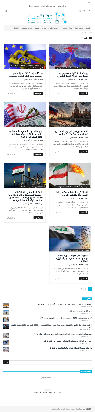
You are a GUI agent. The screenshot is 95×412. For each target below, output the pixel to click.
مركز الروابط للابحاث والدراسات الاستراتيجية (47, 392)
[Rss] (80, 11)
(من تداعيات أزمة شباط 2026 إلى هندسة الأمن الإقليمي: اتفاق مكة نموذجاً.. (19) (66, 318)
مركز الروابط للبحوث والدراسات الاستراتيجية (65, 409)
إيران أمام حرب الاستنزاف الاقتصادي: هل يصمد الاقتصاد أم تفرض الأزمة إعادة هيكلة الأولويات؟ (26, 134)
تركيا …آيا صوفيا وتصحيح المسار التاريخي (79, 311)
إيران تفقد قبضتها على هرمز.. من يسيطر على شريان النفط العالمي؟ (72, 74)
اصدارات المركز (85, 68)
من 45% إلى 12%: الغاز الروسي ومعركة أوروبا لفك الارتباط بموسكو (26, 74)
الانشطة (68, 68)
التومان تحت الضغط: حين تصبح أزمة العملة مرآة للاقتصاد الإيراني (72, 193)
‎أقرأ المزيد (84, 93)
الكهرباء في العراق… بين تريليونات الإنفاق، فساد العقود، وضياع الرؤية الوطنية (72, 258)
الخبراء (34, 68)
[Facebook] (89, 11)
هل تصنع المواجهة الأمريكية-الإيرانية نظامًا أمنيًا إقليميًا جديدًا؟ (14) (71, 348)
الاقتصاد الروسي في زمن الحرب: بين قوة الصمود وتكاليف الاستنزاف (71, 132)
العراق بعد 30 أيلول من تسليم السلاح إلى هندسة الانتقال (46, 6)
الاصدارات (75, 68)
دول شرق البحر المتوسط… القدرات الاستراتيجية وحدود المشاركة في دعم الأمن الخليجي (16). (63, 334)
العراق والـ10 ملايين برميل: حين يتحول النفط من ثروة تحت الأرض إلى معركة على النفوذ (64, 304)
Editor (81, 79)
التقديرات (40, 68)
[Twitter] (84, 11)
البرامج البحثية (60, 68)
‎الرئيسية (90, 33)
